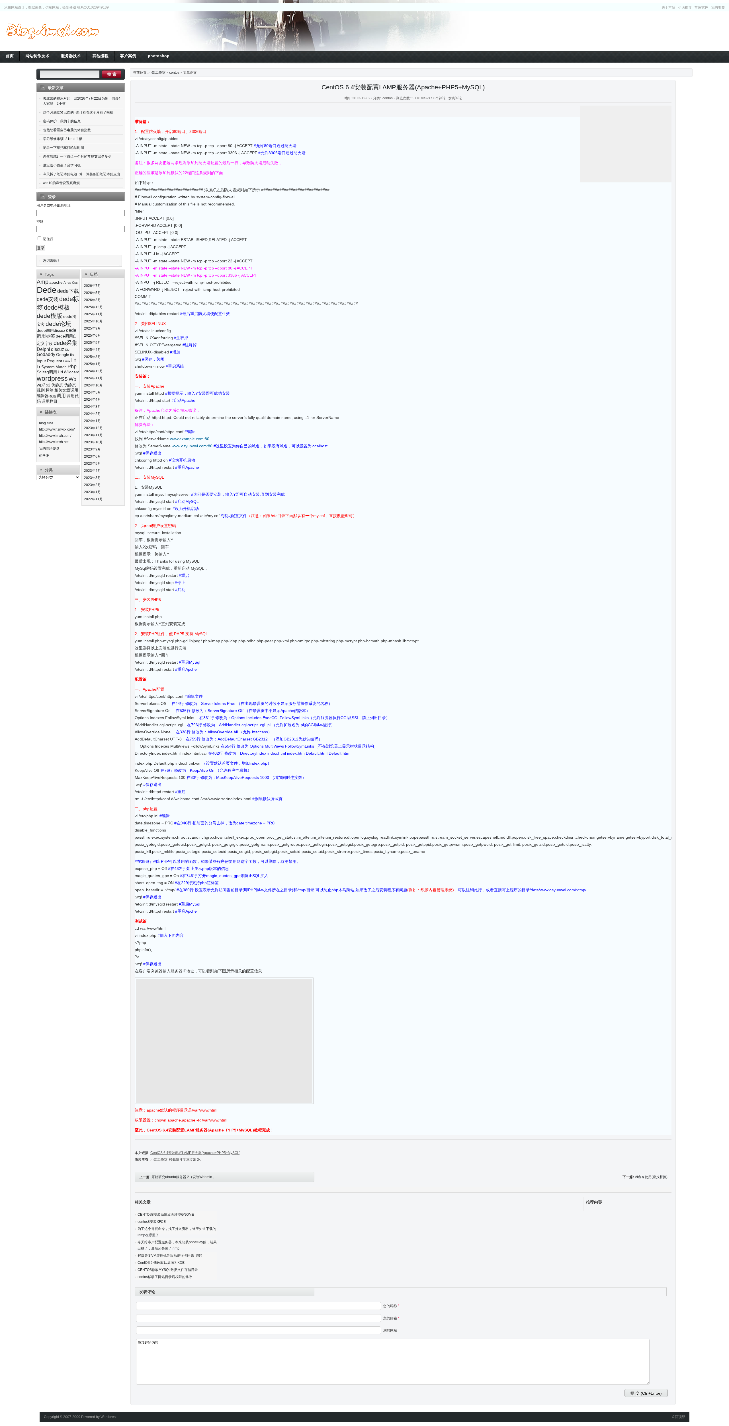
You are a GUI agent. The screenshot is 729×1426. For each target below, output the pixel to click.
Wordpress (109, 1417)
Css (75, 282)
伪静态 (57, 385)
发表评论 (455, 98)
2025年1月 (92, 364)
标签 (50, 390)
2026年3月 (92, 300)
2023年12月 (93, 428)
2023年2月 (92, 485)
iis (72, 355)
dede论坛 (58, 323)
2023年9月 (92, 449)
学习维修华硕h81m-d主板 (62, 139)
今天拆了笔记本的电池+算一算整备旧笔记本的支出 (81, 174)
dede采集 (65, 343)
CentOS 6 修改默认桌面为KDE (161, 1263)
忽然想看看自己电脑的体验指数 (67, 130)
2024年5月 (92, 392)
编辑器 (43, 396)
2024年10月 (93, 385)
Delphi (43, 349)
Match (61, 367)
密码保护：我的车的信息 (62, 121)
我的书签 (718, 7)
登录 (40, 248)
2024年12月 (93, 371)
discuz (57, 349)
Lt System (46, 367)
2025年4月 (92, 350)
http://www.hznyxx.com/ (57, 429)
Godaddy (46, 354)
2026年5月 (92, 293)
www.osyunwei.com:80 (192, 446)
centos (174, 73)
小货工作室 (52, 31)
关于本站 (668, 7)
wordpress (52, 378)
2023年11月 (93, 435)
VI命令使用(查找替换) (651, 1177)
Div (67, 349)
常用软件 (701, 7)
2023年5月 (92, 464)
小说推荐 (685, 7)
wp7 (41, 384)
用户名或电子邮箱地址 (53, 205)
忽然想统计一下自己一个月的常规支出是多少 (77, 157)
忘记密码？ (51, 261)
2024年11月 (93, 378)
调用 (61, 395)
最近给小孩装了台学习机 (62, 165)
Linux (66, 361)
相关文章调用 (66, 390)
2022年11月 (93, 499)
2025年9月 (92, 328)
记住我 (48, 239)
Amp (42, 282)
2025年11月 (93, 314)
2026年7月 (92, 286)
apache (56, 282)
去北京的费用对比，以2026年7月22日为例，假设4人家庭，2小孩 (81, 101)
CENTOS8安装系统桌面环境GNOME (166, 1215)
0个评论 (439, 98)
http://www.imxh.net (54, 442)
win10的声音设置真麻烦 (61, 183)
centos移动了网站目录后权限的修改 (165, 1277)
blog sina (46, 423)
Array (67, 282)
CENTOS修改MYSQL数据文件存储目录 (168, 1270)
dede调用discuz (51, 330)
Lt (73, 360)
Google (62, 355)
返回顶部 (678, 1417)
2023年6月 (92, 456)
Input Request (49, 361)
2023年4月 (92, 471)
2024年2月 (92, 414)
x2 (48, 385)
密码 (39, 222)
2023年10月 (93, 442)
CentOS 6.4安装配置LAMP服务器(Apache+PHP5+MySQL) (403, 87)
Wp (72, 379)
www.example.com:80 (189, 439)
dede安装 (47, 299)
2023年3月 (92, 478)
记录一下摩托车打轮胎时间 (63, 148)
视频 (53, 396)
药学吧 (44, 456)
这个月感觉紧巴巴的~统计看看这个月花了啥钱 (78, 112)
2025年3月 (92, 357)
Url (60, 372)
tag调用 (50, 372)
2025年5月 (92, 343)
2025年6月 (92, 336)
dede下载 (68, 291)
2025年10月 (93, 321)
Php (72, 366)
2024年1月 (92, 421)
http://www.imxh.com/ (55, 436)
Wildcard (71, 372)
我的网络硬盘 (49, 448)
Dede (46, 290)
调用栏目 (50, 401)
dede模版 (49, 315)
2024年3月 (92, 407)
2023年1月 (92, 492)
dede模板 (57, 307)
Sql (39, 372)
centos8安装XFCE (152, 1222)
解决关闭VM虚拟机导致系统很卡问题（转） (171, 1256)
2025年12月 (93, 307)
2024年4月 (92, 400)
